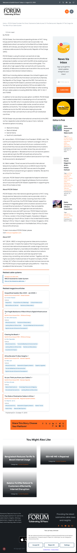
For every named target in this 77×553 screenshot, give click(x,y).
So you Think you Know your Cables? (18, 378)
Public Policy (8, 408)
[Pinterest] (52, 426)
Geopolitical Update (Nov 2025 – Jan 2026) (21, 293)
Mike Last (9, 360)
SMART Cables (68, 178)
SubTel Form (67, 187)
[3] (38, 513)
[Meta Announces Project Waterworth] (57, 125)
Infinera (66, 216)
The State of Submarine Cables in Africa (20, 396)
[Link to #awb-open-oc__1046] (67, 11)
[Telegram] (59, 423)
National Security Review (11, 305)
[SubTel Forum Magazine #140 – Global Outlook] (57, 160)
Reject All (51, 545)
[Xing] (59, 426)
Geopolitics (8, 302)
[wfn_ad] (63, 100)
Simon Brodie (10, 382)
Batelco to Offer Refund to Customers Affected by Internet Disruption (20, 486)
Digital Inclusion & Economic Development (16, 328)
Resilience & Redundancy (27, 305)
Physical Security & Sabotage (21, 302)
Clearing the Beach (12, 335)
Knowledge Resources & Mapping (28, 387)
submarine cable (67, 142)
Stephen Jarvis (10, 401)
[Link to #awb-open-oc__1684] (72, 11)
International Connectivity (12, 390)
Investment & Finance (11, 349)
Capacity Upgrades (40, 365)
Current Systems (23, 464)
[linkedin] (70, 2)
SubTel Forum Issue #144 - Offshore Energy (18, 315)
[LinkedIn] (53, 423)
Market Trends (39, 405)
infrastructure (68, 138)
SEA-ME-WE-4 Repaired (57, 456)
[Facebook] (43, 423)
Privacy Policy (55, 549)
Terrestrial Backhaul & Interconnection (33, 325)
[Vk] (56, 426)
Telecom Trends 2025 (67, 189)
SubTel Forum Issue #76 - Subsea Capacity (17, 358)
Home (4, 23)
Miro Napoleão (10, 339)
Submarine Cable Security (68, 184)
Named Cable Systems (11, 387)
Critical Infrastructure (36, 302)
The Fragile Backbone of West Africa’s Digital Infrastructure (26, 312)
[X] (46, 423)
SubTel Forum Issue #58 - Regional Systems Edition (20, 398)
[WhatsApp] (56, 423)
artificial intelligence (68, 174)
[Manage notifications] (4, 548)
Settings (67, 545)
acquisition (67, 214)
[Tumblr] (63, 423)
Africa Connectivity (10, 322)
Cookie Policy (46, 549)
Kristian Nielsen (10, 297)
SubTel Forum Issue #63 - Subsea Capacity (17, 380)
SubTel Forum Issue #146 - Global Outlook (17, 295)
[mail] (73, 2)
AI (67, 136)
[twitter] (63, 2)
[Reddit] (49, 423)
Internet (66, 139)
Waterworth (67, 146)
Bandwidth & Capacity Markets (25, 365)
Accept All (35, 545)
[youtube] (66, 2)
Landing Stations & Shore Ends (13, 325)
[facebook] (60, 2)
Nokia (70, 216)
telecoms (66, 145)
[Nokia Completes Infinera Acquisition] (57, 201)
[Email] (63, 426)
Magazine (67, 176)
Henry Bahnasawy (11, 317)
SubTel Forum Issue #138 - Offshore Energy (18, 337)
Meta (70, 139)
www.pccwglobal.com (13, 233)
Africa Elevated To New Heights (16, 356)
